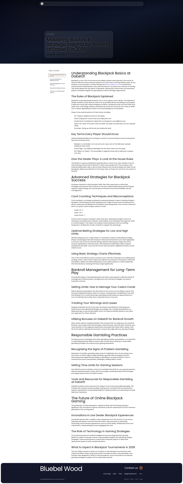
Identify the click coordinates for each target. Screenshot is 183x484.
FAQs (120, 474)
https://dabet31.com (113, 84)
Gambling (50, 34)
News (114, 474)
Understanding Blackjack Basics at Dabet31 (58, 75)
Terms (136, 479)
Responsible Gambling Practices (57, 88)
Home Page (107, 474)
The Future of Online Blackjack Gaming (57, 92)
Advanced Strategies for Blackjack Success (56, 79)
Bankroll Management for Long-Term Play (57, 84)
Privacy (132, 479)
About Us (126, 479)
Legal (141, 479)
